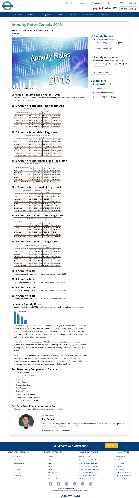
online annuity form (56, 409)
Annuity (50, 457)
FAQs (122, 3)
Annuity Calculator (85, 457)
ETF (49, 476)
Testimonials (97, 3)
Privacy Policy (18, 476)
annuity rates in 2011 (58, 274)
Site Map (111, 3)
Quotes (73, 15)
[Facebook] (50, 484)
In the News (18, 466)
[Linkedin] (74, 484)
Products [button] (31, 15)
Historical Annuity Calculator (88, 463)
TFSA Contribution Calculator (88, 469)
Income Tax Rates (122, 479)
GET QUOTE (111, 446)
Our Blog (17, 472)
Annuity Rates (120, 457)
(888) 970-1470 (107, 8)
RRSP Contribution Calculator (88, 466)
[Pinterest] (66, 484)
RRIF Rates (119, 466)
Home (19, 15)
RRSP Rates (120, 463)
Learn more (105, 15)
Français (132, 3)
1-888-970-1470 (69, 496)
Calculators (88, 15)
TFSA (50, 469)
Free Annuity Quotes (102, 48)
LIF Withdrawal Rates (123, 476)
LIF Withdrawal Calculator (87, 476)
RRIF (49, 466)
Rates (60, 15)
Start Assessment (101, 72)
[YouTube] (90, 484)
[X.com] (58, 484)
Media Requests (19, 463)
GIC (49, 460)
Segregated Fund (54, 479)
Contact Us (83, 3)
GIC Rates (119, 460)
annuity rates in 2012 (58, 282)
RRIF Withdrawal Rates (123, 472)
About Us (69, 3)
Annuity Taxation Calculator (88, 460)
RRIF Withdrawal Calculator (88, 472)
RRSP (50, 463)
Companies (46, 15)
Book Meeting (129, 9)
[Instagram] (82, 484)
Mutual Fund (52, 472)
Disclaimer (17, 479)
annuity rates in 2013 (58, 290)
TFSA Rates (120, 469)
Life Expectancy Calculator (87, 479)
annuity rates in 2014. (58, 299)
